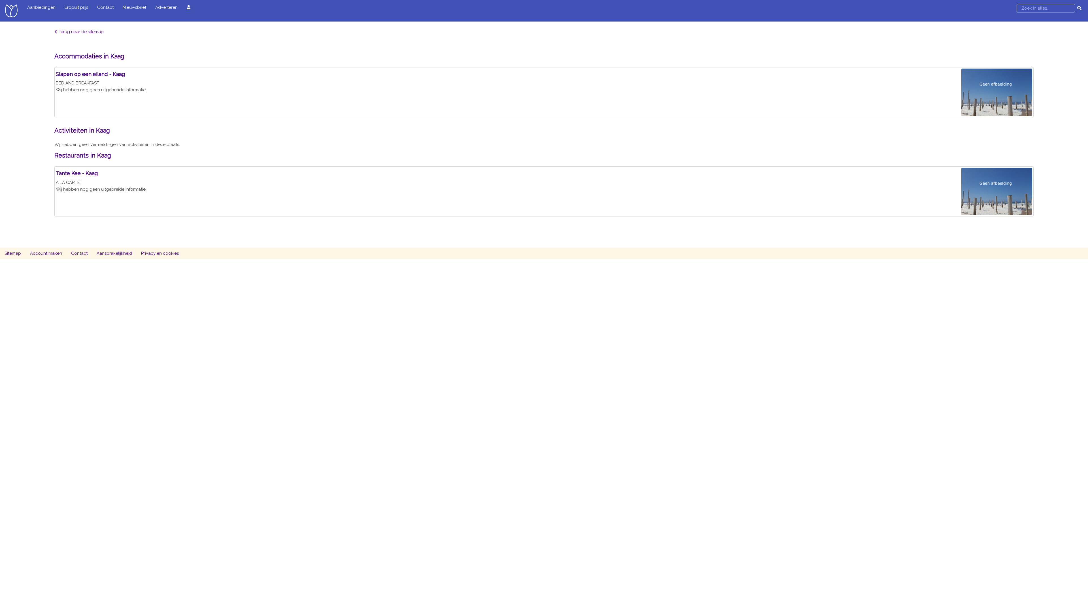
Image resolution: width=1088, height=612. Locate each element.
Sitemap (13, 253)
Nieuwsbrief (134, 7)
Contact (105, 7)
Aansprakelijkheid (114, 253)
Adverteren (166, 7)
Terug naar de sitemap (81, 31)
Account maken (46, 253)
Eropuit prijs (76, 7)
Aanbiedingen (41, 7)
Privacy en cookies (160, 253)
